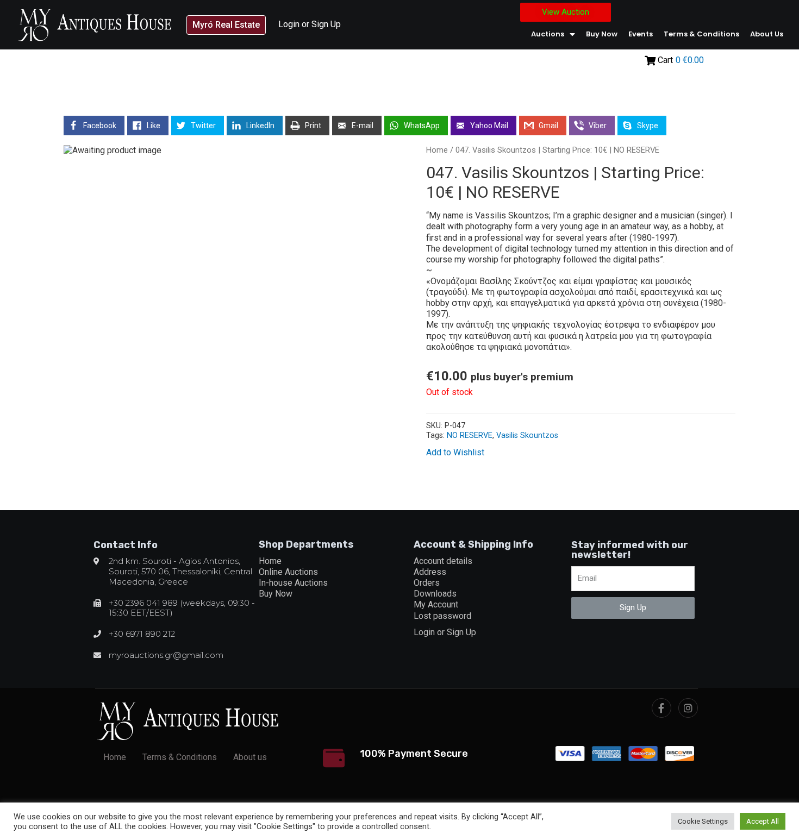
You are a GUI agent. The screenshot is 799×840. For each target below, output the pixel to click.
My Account (436, 604)
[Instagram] (688, 708)
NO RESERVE (469, 435)
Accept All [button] (762, 821)
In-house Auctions (293, 583)
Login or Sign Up (309, 24)
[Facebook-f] (661, 708)
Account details (443, 561)
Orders (427, 583)
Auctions (547, 34)
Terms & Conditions (701, 34)
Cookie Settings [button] (703, 821)
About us (766, 34)
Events (640, 34)
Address (430, 572)
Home (437, 150)
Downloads (435, 593)
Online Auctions (288, 572)
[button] (226, 25)
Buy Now (601, 34)
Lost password (442, 616)
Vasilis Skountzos (527, 435)
